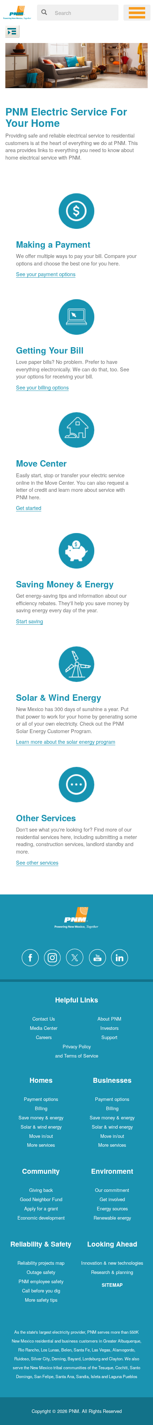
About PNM (109, 1018)
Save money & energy (41, 1117)
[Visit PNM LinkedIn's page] (121, 956)
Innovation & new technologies (112, 1262)
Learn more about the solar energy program (65, 741)
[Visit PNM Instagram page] (54, 956)
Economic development (41, 1217)
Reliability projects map (40, 1262)
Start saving (29, 621)
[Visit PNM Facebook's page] (32, 956)
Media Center (43, 1028)
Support (109, 1037)
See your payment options (45, 274)
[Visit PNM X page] (77, 956)
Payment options (41, 1099)
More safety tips (41, 1299)
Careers (44, 1037)
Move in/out (41, 1136)
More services (41, 1144)
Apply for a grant (41, 1208)
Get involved (112, 1199)
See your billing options (42, 387)
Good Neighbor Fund (41, 1199)
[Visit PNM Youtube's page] (99, 956)
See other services (37, 862)
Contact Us (43, 1018)
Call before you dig (41, 1290)
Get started (28, 507)
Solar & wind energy (41, 1126)
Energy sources (112, 1208)
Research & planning (112, 1272)
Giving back (41, 1190)
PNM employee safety (41, 1281)
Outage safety (41, 1272)
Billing (41, 1108)
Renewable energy (112, 1217)
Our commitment (112, 1190)
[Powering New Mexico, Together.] (17, 11)
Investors (109, 1028)
